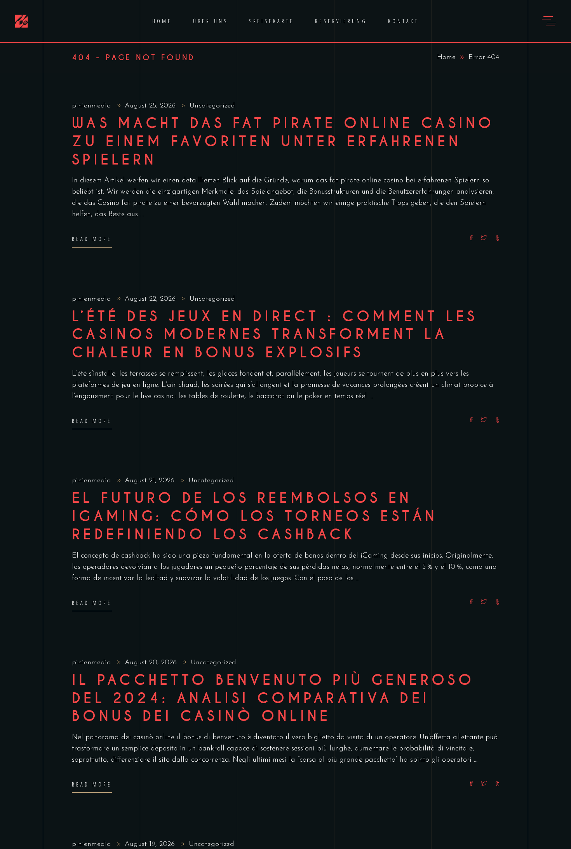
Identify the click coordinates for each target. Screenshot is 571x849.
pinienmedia (92, 105)
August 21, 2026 (151, 480)
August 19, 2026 (151, 844)
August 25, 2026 (151, 105)
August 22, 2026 (151, 299)
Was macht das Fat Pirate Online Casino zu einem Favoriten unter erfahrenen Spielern (283, 141)
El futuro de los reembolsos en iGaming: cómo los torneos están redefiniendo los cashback (255, 516)
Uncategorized (212, 105)
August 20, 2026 (152, 662)
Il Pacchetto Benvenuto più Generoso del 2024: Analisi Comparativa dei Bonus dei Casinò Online (273, 698)
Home (446, 57)
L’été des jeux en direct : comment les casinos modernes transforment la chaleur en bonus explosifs (275, 335)
